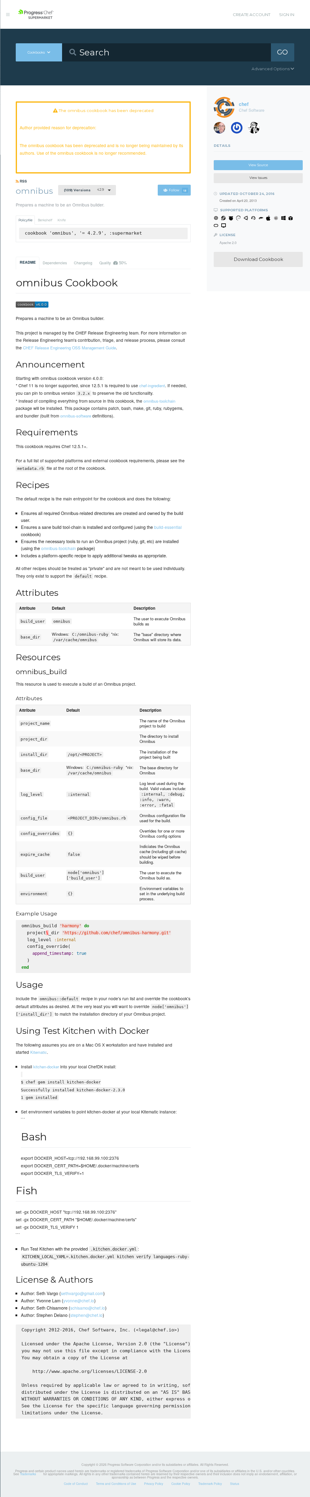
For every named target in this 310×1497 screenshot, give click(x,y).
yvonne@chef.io (78, 1301)
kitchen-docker (46, 1067)
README (28, 262)
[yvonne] (256, 129)
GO (282, 52)
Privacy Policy (153, 1484)
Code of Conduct (76, 1484)
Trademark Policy (210, 1484)
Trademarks (28, 1474)
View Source (258, 165)
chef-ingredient (152, 385)
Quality (113, 262)
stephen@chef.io (86, 1315)
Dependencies (55, 262)
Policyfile (25, 220)
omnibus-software (75, 416)
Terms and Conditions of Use (116, 1484)
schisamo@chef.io (87, 1308)
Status (234, 1484)
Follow (177, 190)
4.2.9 (84, 190)
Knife (62, 220)
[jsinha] (239, 129)
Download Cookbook (258, 259)
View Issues (258, 178)
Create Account (251, 14)
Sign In (286, 14)
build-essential (168, 527)
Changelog (83, 262)
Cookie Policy (180, 1484)
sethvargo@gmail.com (82, 1293)
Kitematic (38, 1052)
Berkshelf (45, 220)
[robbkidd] (221, 129)
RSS (23, 181)
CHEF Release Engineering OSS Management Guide (69, 348)
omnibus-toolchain (159, 401)
